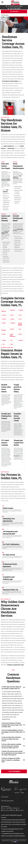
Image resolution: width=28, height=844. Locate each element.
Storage (4, 340)
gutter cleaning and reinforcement (17, 177)
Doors (20, 315)
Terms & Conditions (16, 840)
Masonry (4, 315)
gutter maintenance (9, 146)
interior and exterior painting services (5, 232)
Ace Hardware (4, 797)
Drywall (4, 319)
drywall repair (11, 148)
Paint (12, 344)
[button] (13, 688)
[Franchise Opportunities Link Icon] (26, 801)
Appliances (4, 311)
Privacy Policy (9, 840)
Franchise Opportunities (7, 800)
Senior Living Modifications (12, 335)
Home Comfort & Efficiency (20, 324)
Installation (4, 330)
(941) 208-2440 (15, 8)
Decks (12, 315)
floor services (16, 455)
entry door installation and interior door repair (5, 180)
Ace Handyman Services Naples (10, 81)
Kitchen (12, 329)
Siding (20, 334)
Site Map (4, 840)
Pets (20, 329)
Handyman (13, 323)
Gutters (4, 323)
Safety (4, 334)
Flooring (12, 319)
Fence (20, 319)
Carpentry (21, 310)
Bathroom (13, 310)
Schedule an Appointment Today (15, 665)
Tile (11, 340)
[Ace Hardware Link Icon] (26, 797)
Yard (3, 344)
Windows (21, 340)
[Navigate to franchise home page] (15, 2)
